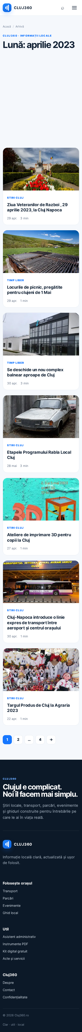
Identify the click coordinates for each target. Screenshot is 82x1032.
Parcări (8, 898)
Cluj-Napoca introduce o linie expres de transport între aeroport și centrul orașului (36, 622)
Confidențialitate (15, 997)
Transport (10, 891)
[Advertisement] (41, 98)
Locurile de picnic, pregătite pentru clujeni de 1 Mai (34, 290)
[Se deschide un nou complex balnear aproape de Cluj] (41, 334)
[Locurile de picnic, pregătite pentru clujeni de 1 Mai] (41, 251)
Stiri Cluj (15, 197)
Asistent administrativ (19, 937)
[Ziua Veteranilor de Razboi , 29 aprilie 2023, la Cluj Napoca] (41, 169)
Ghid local (10, 913)
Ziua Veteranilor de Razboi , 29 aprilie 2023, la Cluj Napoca (37, 207)
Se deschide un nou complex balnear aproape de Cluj (35, 372)
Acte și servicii (14, 958)
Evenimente (11, 905)
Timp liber (15, 280)
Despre (8, 982)
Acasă (7, 26)
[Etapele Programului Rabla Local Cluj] (41, 416)
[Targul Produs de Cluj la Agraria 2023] (41, 669)
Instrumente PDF (15, 944)
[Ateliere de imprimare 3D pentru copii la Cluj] (41, 499)
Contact (9, 990)
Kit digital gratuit (15, 951)
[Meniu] (74, 8)
